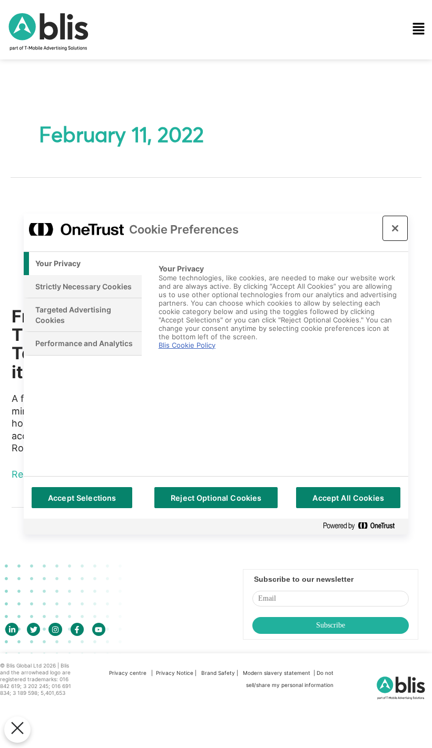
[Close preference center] (395, 228)
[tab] (83, 263)
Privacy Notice (174, 673)
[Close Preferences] (17, 729)
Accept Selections (82, 497)
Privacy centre (127, 673)
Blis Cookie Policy (187, 345)
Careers (158, 172)
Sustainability (170, 112)
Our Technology (175, 52)
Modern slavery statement (277, 673)
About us (161, 142)
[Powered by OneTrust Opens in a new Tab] (363, 526)
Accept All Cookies (348, 497)
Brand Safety (219, 673)
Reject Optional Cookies (216, 497)
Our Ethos (163, 82)
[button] (280, 29)
